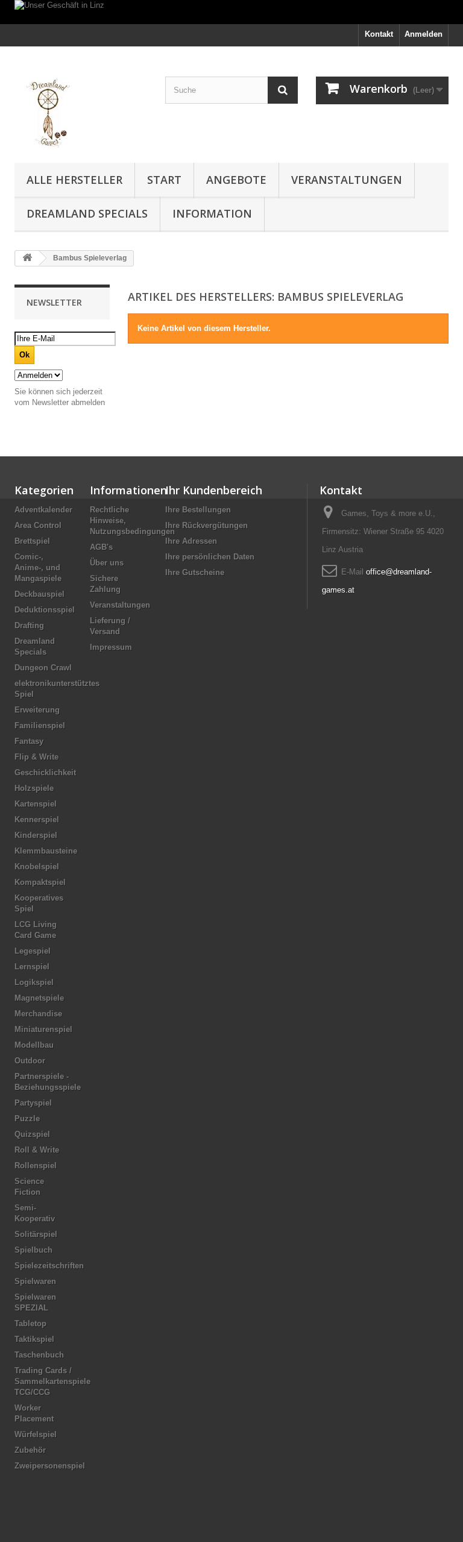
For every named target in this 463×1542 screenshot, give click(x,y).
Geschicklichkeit (45, 772)
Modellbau (34, 1045)
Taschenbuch (39, 1354)
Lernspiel (31, 966)
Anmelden (424, 34)
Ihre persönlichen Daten (209, 556)
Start (164, 179)
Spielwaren (35, 1281)
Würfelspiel (35, 1434)
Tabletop (30, 1323)
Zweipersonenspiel (49, 1465)
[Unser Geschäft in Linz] (231, 12)
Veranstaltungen (346, 179)
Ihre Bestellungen (198, 509)
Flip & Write (36, 756)
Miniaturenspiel (43, 1029)
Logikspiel (34, 982)
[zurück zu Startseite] (27, 258)
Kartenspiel (35, 803)
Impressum (111, 647)
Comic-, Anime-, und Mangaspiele (37, 567)
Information (212, 213)
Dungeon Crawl (43, 667)
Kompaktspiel (40, 882)
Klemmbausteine (45, 850)
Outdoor (29, 1060)
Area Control (37, 525)
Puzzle (27, 1118)
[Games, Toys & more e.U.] (80, 109)
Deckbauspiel (39, 594)
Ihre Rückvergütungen (206, 525)
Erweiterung (37, 709)
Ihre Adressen (191, 541)
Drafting (29, 625)
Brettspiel (32, 541)
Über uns (107, 562)
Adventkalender (43, 509)
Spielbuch (33, 1249)
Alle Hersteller (74, 179)
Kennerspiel (36, 819)
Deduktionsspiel (44, 609)
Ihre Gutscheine (194, 572)
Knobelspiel (36, 866)
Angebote (236, 179)
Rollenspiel (35, 1165)
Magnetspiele (39, 997)
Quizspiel (32, 1134)
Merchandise (38, 1013)
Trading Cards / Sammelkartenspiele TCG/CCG (52, 1381)
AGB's (101, 547)
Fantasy (28, 741)
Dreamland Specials (87, 213)
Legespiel (32, 950)
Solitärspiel (35, 1234)
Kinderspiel (35, 835)
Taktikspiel (34, 1339)
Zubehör (30, 1450)
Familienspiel (39, 725)
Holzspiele (34, 788)
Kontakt (379, 34)
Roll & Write (36, 1149)
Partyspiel (33, 1102)
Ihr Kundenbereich (213, 490)
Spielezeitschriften (49, 1265)
